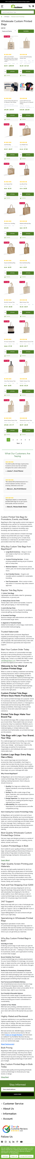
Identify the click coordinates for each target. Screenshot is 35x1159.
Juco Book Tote (23, 184)
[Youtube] (21, 1141)
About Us (8, 1108)
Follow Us (7, 1136)
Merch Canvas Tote (24, 302)
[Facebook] (2, 1141)
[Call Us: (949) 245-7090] (29, 6)
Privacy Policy (14, 1152)
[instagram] (6, 1141)
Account (7, 1118)
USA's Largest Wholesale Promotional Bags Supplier (17, 1)
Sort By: (3, 28)
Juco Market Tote (24, 144)
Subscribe (17, 1094)
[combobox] (17, 12)
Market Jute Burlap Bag (25, 223)
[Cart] (33, 6)
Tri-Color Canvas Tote (9, 341)
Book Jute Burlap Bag (25, 263)
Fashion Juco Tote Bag (9, 223)
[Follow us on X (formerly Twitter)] (10, 1141)
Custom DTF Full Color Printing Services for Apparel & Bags (26, 102)
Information (9, 1113)
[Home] (2, 16)
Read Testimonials (7, 1044)
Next (18, 443)
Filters (26, 31)
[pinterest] (17, 1141)
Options (12, 71)
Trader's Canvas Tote (25, 381)
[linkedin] (13, 1141)
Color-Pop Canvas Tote (9, 381)
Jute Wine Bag (7, 144)
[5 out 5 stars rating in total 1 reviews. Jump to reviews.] (8, 54)
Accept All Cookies (26, 1156)
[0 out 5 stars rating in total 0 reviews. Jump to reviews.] (24, 54)
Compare (8, 75)
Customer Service (13, 1103)
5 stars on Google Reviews (13, 1035)
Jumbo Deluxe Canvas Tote (10, 420)
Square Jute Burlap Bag (9, 263)
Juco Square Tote (8, 184)
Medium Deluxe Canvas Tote (26, 341)
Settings (5, 1156)
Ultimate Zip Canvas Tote (26, 420)
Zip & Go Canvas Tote (9, 302)
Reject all (14, 1156)
